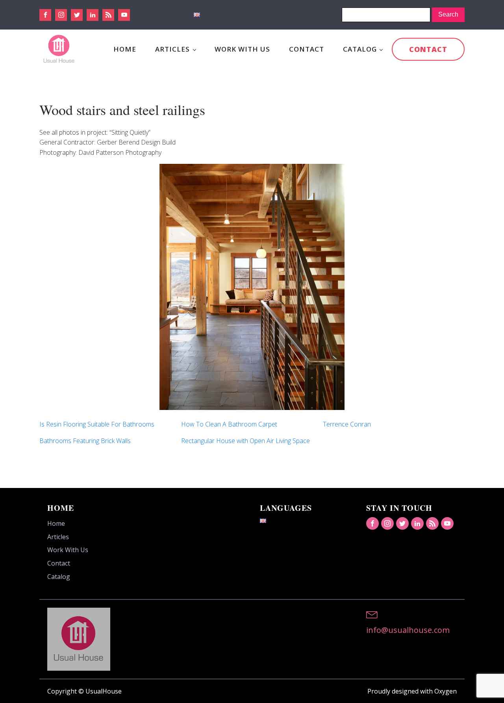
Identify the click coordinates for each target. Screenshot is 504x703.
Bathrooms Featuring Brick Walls (85, 440)
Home (124, 49)
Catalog (360, 49)
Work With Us (242, 49)
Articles (172, 49)
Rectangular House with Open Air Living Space (245, 440)
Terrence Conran (347, 424)
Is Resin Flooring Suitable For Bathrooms (96, 424)
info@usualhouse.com (408, 630)
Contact (306, 49)
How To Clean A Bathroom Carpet (229, 424)
